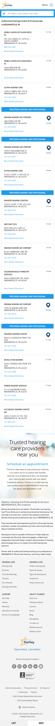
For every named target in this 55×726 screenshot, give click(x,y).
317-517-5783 (10, 395)
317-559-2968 (10, 372)
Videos (5, 602)
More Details (9, 51)
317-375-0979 (10, 127)
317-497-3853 (10, 97)
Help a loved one (37, 583)
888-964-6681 (10, 47)
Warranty (5, 606)
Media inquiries (36, 627)
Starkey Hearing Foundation (27, 659)
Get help (5, 598)
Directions (19, 51)
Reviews (5, 570)
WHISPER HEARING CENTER (15, 334)
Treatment (34, 578)
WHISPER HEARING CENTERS (16, 200)
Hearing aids (7, 566)
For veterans (7, 583)
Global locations (36, 602)
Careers (33, 606)
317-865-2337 (10, 210)
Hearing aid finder (9, 587)
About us (33, 598)
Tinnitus (5, 578)
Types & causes (36, 570)
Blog (31, 615)
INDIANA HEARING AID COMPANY (17, 117)
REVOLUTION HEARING (13, 360)
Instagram (19, 666)
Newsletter (34, 619)
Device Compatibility (11, 615)
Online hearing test (37, 566)
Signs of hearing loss (38, 574)
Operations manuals (10, 611)
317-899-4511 (10, 422)
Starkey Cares (35, 631)
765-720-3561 (10, 234)
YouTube (30, 666)
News (32, 611)
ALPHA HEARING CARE (13, 87)
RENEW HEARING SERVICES (15, 386)
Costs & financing (9, 574)
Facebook (14, 666)
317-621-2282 (10, 346)
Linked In (35, 666)
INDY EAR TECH (10, 224)
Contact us (34, 623)
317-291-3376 (10, 258)
